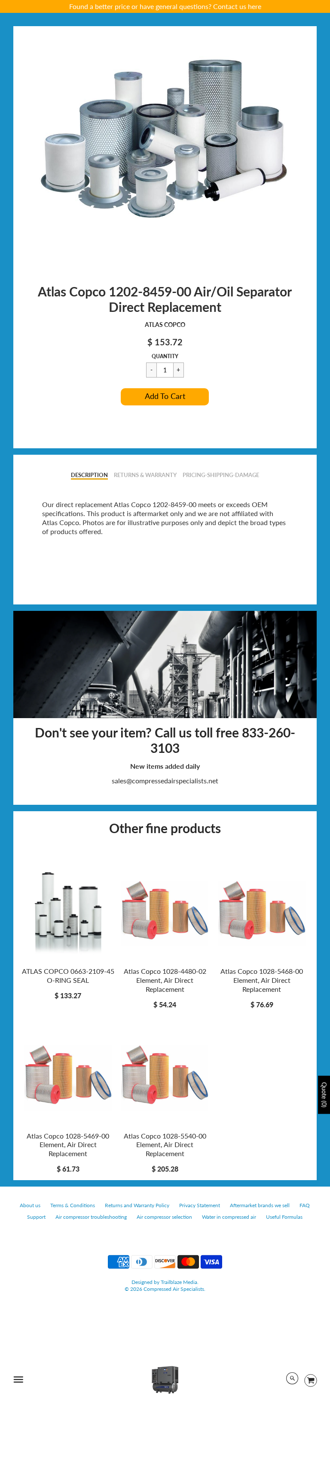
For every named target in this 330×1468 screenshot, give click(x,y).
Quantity (165, 356)
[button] (165, 396)
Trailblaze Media (179, 1282)
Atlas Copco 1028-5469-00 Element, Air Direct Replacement (68, 1145)
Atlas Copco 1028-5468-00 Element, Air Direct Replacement (261, 980)
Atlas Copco (165, 324)
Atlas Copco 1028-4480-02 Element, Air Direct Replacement (165, 980)
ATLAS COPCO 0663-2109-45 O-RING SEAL (68, 975)
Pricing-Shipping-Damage (221, 474)
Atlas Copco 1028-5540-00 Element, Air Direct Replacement (165, 1145)
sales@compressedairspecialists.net (165, 780)
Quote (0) (324, 1095)
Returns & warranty (145, 474)
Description (89, 474)
